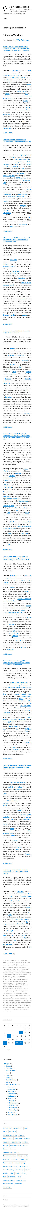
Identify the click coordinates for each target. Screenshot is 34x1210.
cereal (4, 971)
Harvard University (9, 1156)
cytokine (28, 107)
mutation (23, 991)
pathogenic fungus (21, 995)
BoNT (4, 794)
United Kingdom (8, 1180)
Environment (13, 1103)
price (11, 1173)
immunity (20, 891)
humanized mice (8, 505)
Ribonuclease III (10, 1004)
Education (11, 1091)
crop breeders (19, 580)
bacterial (25, 360)
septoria (28, 605)
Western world (8, 1183)
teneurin (5, 381)
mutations (24, 533)
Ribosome (28, 1004)
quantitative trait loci (10, 601)
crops (19, 578)
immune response (9, 175)
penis (29, 70)
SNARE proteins (12, 801)
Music (8, 1073)
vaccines (18, 473)
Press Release (10, 1080)
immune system (17, 986)
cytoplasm (26, 413)
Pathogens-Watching (13, 35)
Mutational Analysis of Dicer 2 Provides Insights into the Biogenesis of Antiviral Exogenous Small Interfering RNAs (16, 662)
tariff (4, 1176)
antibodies (6, 485)
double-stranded (22, 694)
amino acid (27, 964)
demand (21, 1135)
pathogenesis (21, 173)
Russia (17, 1173)
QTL (14, 631)
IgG (19, 901)
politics (5, 1173)
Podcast (8, 1075)
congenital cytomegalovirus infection (13, 972)
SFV (17, 729)
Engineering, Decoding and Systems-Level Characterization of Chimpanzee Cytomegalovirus (17, 140)
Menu (5, 18)
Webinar (10, 1112)
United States (21, 1180)
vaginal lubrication (24, 1007)
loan (4, 1163)
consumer (12, 1131)
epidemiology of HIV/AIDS (10, 978)
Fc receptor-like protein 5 (21, 919)
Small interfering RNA (8, 1007)
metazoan (28, 378)
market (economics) (10, 1166)
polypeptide (6, 383)
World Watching (16, 962)
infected (5, 471)
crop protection (13, 633)
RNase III (22, 719)
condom (25, 100)
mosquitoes (24, 682)
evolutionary (23, 224)
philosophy (19, 1170)
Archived (7, 133)
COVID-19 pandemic (10, 1135)
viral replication (26, 696)
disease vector (22, 974)
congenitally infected (23, 162)
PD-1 (11, 935)
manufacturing (20, 1163)
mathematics (22, 1166)
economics (18, 1138)
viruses (25, 685)
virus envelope (26, 485)
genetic (5, 201)
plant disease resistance (21, 998)
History (19, 1156)
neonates (6, 164)
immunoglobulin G (25, 894)
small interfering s (22, 701)
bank (25, 1128)
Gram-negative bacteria (16, 355)
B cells (11, 896)
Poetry (8, 1077)
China (5, 1131)
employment (16, 1142)
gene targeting (24, 979)
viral (19, 194)
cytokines (10, 98)
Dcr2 (16, 708)
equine (5, 805)
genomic (28, 189)
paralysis (10, 787)
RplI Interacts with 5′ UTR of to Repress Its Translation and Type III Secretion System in (16, 239)
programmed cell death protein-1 (14, 924)
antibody (24, 515)
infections (22, 178)
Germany (13, 1149)
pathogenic (18, 685)
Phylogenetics (25, 997)
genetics (5, 981)
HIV (12, 984)
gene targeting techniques (17, 196)
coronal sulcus (7, 80)
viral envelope (6, 1009)
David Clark (6, 960)
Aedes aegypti (14, 682)
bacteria (28, 371)
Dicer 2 (21, 698)
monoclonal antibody (8, 991)
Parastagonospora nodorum (14, 612)
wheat (23, 610)
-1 (26, 469)
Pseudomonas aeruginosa (16, 1000)
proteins (5, 264)
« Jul (8, 1050)
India (25, 1156)
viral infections (8, 945)
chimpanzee (27, 180)
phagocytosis (27, 522)
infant (26, 988)
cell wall (12, 365)
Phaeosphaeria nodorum (14, 997)
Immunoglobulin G (18, 988)
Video (8, 1082)
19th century (7, 1128)
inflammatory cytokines (18, 77)
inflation (6, 1159)
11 (8, 1036)
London (10, 1163)
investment (14, 1159)
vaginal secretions (24, 110)
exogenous (11, 687)
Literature (9, 1068)
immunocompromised (21, 159)
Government (12, 1094)
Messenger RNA (25, 990)
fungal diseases (10, 578)
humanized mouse (22, 984)
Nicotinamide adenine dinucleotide (12, 993)
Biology (11, 1100)
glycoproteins (7, 487)
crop (24, 972)
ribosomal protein (9, 315)
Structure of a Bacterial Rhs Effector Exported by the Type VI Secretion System (16, 332)
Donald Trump (8, 1138)
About (5, 1196)
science (23, 1173)
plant (14, 371)
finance (25, 1145)
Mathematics (10, 1070)
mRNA (24, 315)
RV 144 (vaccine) (10, 1005)
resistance (28, 575)
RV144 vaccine (10, 480)
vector (9, 194)
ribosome (23, 299)
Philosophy (13, 1107)
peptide (5, 997)
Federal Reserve (15, 1145)
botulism (19, 787)
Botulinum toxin (14, 969)
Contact (5, 1200)
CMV (16, 164)
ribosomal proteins (9, 266)
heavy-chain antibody (13, 983)
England (25, 1142)
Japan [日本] (24, 1159)
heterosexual (16, 70)
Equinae (19, 978)
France (5, 1149)
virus (8, 512)
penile (29, 84)
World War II (7, 1187)
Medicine (12, 1105)
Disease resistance (24, 598)
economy (27, 1138)
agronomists (20, 640)
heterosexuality (7, 984)
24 (5, 1043)
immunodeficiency (8, 988)
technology (12, 1176)
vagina (17, 1007)
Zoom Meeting (12, 1114)
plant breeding (10, 998)
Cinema (8, 1066)
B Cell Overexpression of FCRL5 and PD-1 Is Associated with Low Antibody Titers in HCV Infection (15, 871)
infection (12, 157)
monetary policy (8, 1170)
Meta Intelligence (19, 7)
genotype (15, 981)
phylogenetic (7, 212)
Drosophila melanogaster (17, 976)
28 (21, 1043)
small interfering (23, 687)
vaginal (24, 91)
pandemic (12, 475)
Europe (5, 1145)
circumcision (17, 971)
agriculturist (20, 964)
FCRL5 (5, 935)
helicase (13, 719)
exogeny (5, 979)
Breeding (13, 575)
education (6, 1142)
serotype (20, 847)
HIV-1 (15, 984)
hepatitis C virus (26, 896)
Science (9, 962)
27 (17, 1043)
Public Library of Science (15, 1002)
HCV (10, 901)
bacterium (8, 397)
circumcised (6, 114)
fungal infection (12, 979)
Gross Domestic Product (11, 1152)
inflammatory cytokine (14, 990)
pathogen (13, 273)
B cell (9, 967)
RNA (29, 703)
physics (27, 1170)
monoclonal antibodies (12, 499)
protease (5, 824)
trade (19, 1176)
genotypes (10, 649)
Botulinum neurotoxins (17, 782)
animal (5, 965)
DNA (9, 369)
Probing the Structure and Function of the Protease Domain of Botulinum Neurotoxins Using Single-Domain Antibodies (17, 767)
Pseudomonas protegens (10, 374)
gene (24, 206)
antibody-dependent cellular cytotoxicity (18, 965)
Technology (13, 1110)
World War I (19, 1183)
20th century (18, 1128)
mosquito (28, 729)
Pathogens (25, 40)
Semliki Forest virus (15, 726)
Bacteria (12, 348)
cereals (13, 608)
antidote (5, 967)
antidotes (26, 819)
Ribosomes (13, 259)
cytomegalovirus (25, 155)
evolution (12, 587)
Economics (11, 1089)
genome (24, 194)
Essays (22, 960)
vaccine (28, 908)
